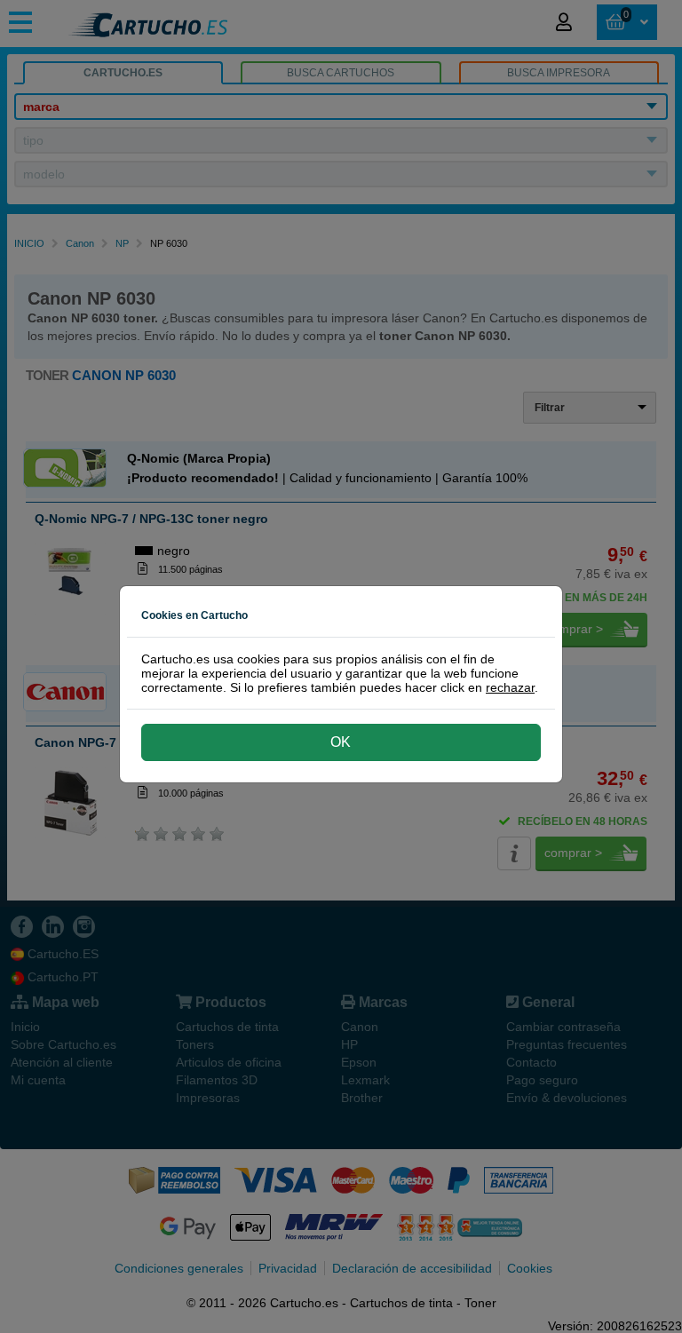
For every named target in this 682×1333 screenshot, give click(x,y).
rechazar (510, 687)
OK (340, 742)
